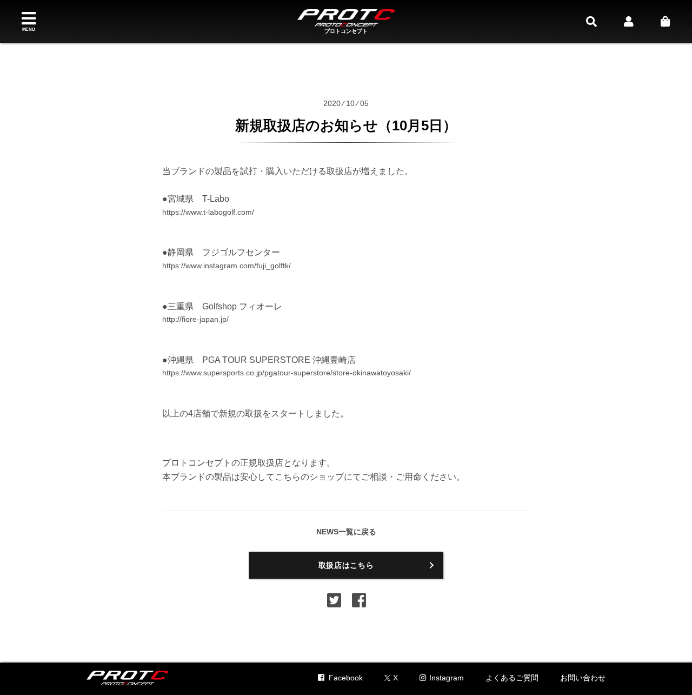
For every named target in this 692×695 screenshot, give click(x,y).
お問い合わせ (583, 677)
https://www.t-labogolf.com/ (208, 212)
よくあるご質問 (511, 677)
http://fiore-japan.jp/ (195, 319)
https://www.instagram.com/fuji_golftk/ (226, 265)
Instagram (446, 677)
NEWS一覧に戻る (346, 531)
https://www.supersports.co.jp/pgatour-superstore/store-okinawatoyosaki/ (286, 372)
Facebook (346, 677)
